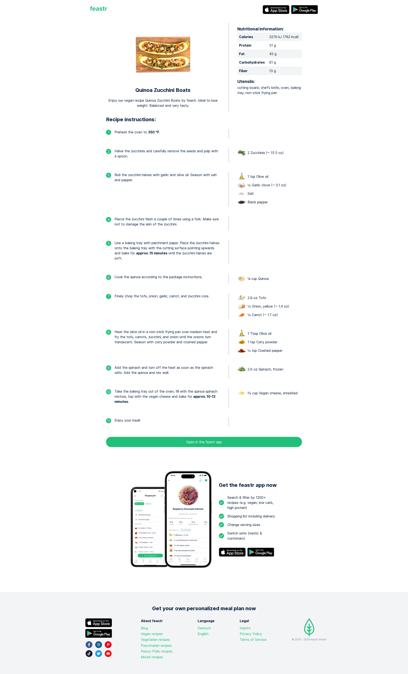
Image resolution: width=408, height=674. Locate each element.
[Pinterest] (108, 644)
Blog (144, 628)
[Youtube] (108, 653)
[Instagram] (98, 644)
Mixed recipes (152, 657)
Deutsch (204, 628)
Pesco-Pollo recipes (156, 651)
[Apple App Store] (276, 9)
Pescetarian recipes (156, 645)
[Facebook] (89, 644)
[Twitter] (98, 653)
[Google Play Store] (304, 9)
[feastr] (98, 9)
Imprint (245, 628)
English (203, 634)
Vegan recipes (152, 634)
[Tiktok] (89, 653)
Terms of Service (253, 639)
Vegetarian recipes (155, 639)
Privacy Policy (251, 634)
